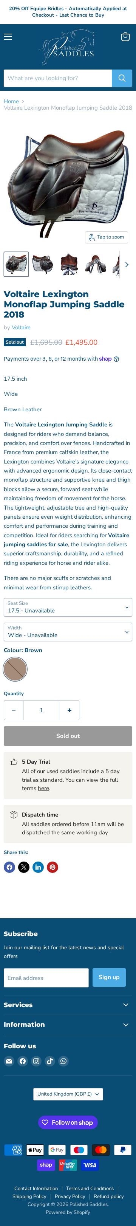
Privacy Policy (70, 1196)
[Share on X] (23, 867)
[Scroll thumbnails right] (125, 265)
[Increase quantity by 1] (69, 710)
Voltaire (21, 327)
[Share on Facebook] (9, 867)
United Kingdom (64, 1094)
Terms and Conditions (90, 1188)
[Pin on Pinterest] (52, 867)
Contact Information (36, 1188)
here (43, 788)
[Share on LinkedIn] (38, 867)
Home (11, 101)
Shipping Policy (29, 1196)
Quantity (14, 694)
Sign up (109, 977)
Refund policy (109, 1196)
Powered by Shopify (68, 1212)
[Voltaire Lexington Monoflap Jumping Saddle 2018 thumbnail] (43, 264)
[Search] (122, 78)
